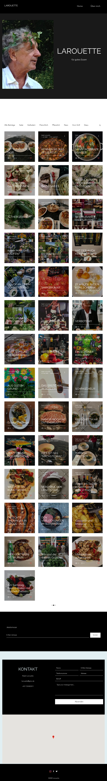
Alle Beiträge (9, 125)
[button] (100, 125)
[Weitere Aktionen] (31, 136)
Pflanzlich (56, 125)
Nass (66, 125)
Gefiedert (31, 125)
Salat (21, 125)
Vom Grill (76, 125)
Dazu (86, 125)
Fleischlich (43, 125)
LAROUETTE (11, 5)
